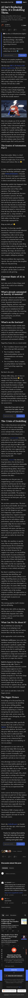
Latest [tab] (7, 915)
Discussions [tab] (13, 915)
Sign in (24, 2)
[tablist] (8, 868)
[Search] (25, 915)
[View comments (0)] (8, 931)
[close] (23, 948)
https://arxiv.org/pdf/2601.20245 (14, 893)
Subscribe (19, 2)
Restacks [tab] (11, 868)
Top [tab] (3, 915)
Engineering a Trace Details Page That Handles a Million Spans (10, 921)
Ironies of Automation (11, 174)
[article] (14, 925)
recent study (14, 438)
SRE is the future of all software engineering (13, 67)
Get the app (22, 990)
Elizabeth (7, 24)
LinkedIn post (12, 824)
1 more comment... (6, 907)
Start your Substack (10, 990)
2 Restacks (19, 851)
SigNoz (3, 727)
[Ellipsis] (26, 882)
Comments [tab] (5, 868)
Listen (24, 25)
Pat (5, 898)
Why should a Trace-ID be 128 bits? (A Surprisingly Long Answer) (9, 936)
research (11, 460)
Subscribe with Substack (15, 976)
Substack (6, 994)
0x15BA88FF (8, 882)
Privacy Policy (19, 982)
